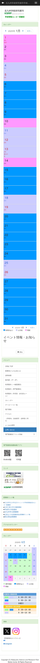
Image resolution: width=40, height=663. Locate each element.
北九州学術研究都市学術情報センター (19, 2)
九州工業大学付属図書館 (12, 507)
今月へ (29, 31)
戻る (21, 352)
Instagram (8, 644)
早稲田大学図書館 (10, 509)
